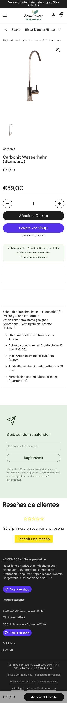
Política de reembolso (19, 674)
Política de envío (47, 681)
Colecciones (33, 40)
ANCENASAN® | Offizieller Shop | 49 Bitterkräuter (36, 666)
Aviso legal (17, 688)
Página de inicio (12, 40)
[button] (7, 203)
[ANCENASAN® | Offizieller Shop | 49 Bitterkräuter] (33, 15)
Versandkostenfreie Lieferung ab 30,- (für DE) (33, 4)
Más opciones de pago (33, 235)
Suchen (8, 650)
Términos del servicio (22, 681)
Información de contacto (41, 688)
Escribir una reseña (33, 538)
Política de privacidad (48, 674)
